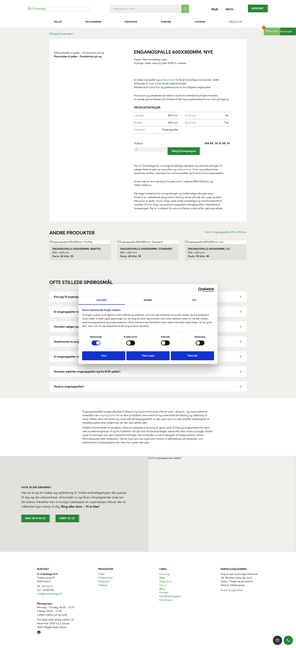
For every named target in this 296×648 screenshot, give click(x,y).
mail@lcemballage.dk (49, 594)
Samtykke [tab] (102, 300)
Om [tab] (194, 300)
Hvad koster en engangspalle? (73, 341)
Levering (200, 22)
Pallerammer (93, 22)
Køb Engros (166, 600)
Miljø (214, 9)
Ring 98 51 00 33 (35, 518)
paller (157, 87)
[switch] (130, 342)
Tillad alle (192, 355)
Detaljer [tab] (148, 300)
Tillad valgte (148, 355)
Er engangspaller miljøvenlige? (74, 356)
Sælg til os (235, 22)
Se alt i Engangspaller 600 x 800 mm (226, 232)
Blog (162, 589)
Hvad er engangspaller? (69, 386)
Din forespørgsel (282, 31)
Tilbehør (166, 22)
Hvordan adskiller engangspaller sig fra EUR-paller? (87, 371)
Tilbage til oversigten (61, 34)
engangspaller (107, 415)
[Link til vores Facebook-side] (39, 633)
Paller (58, 22)
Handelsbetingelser (170, 596)
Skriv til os (67, 518)
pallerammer (167, 80)
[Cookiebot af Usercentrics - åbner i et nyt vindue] (200, 290)
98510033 (47, 586)
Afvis (104, 355)
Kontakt (258, 8)
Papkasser (131, 22)
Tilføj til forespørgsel (183, 151)
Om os (229, 9)
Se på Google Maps (232, 590)
